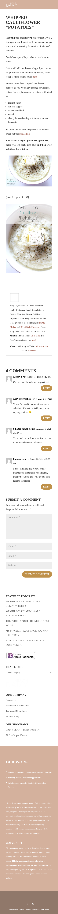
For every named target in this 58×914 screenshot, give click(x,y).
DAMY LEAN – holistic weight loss (23, 729)
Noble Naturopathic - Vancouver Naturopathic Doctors (30, 772)
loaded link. (24, 133)
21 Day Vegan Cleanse (17, 735)
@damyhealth (42, 346)
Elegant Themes (24, 909)
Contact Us (11, 699)
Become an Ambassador (17, 705)
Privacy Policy (12, 716)
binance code (19, 459)
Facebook (32, 350)
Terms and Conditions (16, 710)
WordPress (45, 909)
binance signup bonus (24, 428)
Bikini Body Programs (30, 327)
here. (34, 76)
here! (34, 339)
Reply (46, 388)
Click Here (35, 335)
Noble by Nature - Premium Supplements (24, 777)
